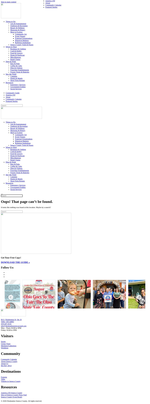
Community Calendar (14, 99)
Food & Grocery (16, 53)
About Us (4, 364)
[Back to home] (11, 18)
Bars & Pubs (15, 64)
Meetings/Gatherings (8, 346)
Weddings (4, 348)
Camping (13, 76)
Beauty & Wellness (17, 28)
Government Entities (18, 87)
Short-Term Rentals (17, 81)
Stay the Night (11, 74)
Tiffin (3, 379)
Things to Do (10, 22)
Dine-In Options (16, 68)
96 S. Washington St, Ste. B (11, 320)
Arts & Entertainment (18, 24)
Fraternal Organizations (23, 38)
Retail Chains (15, 59)
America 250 (10, 95)
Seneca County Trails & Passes (21, 45)
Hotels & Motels (16, 78)
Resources (9, 83)
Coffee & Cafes (16, 66)
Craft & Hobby (16, 51)
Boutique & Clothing (18, 49)
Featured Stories (12, 101)
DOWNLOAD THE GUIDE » (15, 262)
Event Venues (20, 36)
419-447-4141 (6, 324)
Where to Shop (11, 47)
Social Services (16, 89)
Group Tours (5, 344)
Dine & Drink (11, 62)
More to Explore (16, 32)
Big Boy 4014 (6, 366)
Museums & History (17, 30)
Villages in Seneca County (11, 381)
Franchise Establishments (19, 70)
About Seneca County (9, 361)
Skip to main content (8, 2)
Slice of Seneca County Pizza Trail (14, 395)
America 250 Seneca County (11, 393)
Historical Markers (22, 41)
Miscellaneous (15, 57)
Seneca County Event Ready (11, 397)
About (8, 97)
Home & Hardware (17, 55)
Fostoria (4, 377)
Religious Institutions (23, 43)
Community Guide (12, 93)
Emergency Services (17, 85)
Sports (3, 342)
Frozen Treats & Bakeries (19, 72)
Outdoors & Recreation (19, 26)
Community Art (21, 34)
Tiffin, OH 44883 (7, 322)
